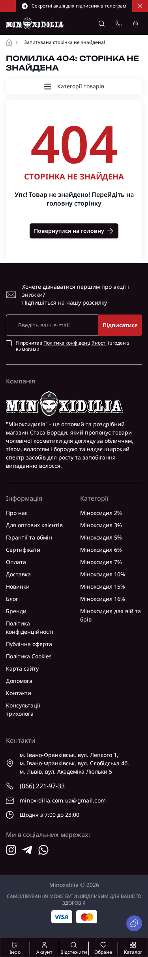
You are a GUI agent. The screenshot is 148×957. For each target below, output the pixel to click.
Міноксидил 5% (101, 537)
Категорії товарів (80, 86)
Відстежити (73, 952)
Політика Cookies (29, 656)
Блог (12, 598)
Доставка (18, 574)
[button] (101, 23)
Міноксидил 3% (101, 525)
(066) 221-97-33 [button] (42, 786)
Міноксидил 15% (102, 586)
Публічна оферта (29, 644)
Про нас (17, 513)
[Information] (139, 6)
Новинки (18, 586)
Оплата (16, 562)
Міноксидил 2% (101, 513)
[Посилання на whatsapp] (43, 850)
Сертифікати (23, 549)
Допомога (19, 680)
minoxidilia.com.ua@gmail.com (63, 800)
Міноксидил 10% (102, 574)
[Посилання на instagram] (11, 850)
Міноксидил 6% (101, 549)
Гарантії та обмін (29, 537)
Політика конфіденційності (75, 342)
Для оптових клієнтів (34, 525)
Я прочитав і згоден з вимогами (72, 346)
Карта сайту (22, 668)
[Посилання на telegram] (27, 850)
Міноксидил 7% (101, 562)
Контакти (18, 693)
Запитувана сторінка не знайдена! (64, 42)
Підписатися (120, 325)
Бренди (16, 611)
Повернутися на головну (69, 230)
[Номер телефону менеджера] (119, 23)
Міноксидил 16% (102, 598)
